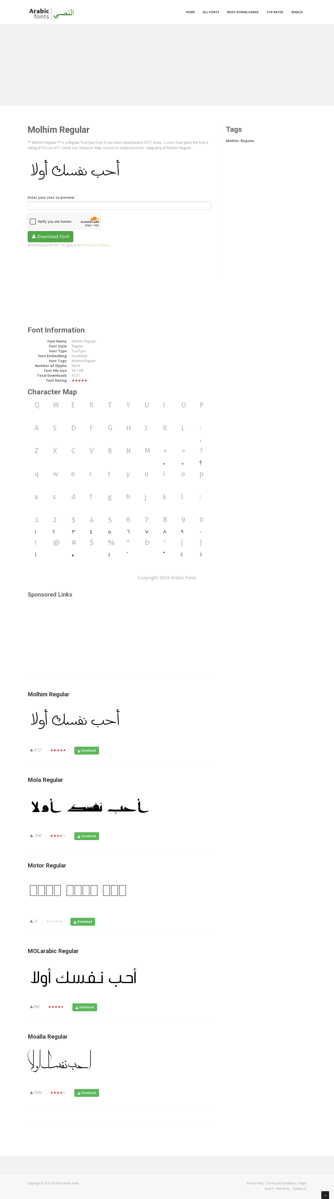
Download (88, 750)
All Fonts (211, 12)
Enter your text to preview (51, 197)
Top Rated (275, 12)
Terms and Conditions (96, 245)
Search (297, 12)
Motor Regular (47, 865)
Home (190, 12)
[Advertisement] (167, 64)
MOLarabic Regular (53, 951)
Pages (302, 1183)
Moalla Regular (48, 1036)
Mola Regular (45, 780)
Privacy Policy (255, 1183)
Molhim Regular (48, 694)
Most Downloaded (243, 12)
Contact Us (299, 1189)
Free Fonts (283, 1189)
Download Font (52, 236)
